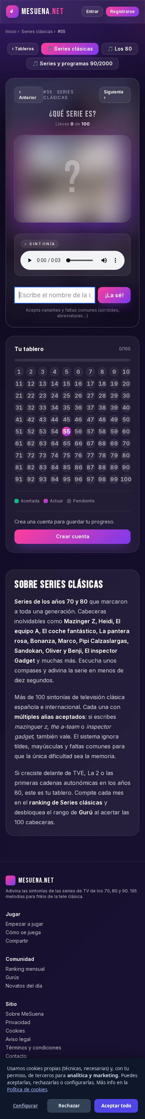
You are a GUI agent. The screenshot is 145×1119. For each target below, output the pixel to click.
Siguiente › (114, 94)
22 (30, 395)
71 (19, 455)
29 (114, 395)
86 (78, 467)
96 (78, 479)
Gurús (12, 977)
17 (90, 383)
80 (126, 455)
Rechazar (69, 1105)
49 (114, 419)
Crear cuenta (72, 536)
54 (54, 431)
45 (66, 419)
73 (42, 455)
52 (30, 431)
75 (66, 455)
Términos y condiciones (33, 1047)
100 (126, 479)
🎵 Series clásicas (70, 49)
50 (126, 419)
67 (90, 443)
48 (102, 419)
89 (114, 467)
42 (30, 419)
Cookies (15, 1031)
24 (54, 395)
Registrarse (122, 11)
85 (66, 467)
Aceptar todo (116, 1105)
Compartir (17, 941)
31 (19, 407)
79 (114, 455)
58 (102, 431)
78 (102, 455)
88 (102, 467)
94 (54, 479)
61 (19, 443)
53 (42, 431)
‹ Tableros (23, 48)
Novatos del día (24, 986)
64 (54, 443)
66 (78, 443)
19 (114, 383)
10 (126, 371)
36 (78, 407)
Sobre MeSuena (25, 1014)
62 (30, 443)
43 (42, 419)
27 (90, 395)
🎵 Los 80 (119, 49)
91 (19, 479)
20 (126, 383)
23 (42, 395)
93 (42, 479)
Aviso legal (18, 1039)
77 (90, 455)
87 (90, 467)
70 (126, 443)
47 (90, 419)
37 (90, 407)
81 (19, 467)
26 (78, 395)
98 (102, 479)
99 (114, 479)
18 (102, 383)
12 (30, 383)
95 (66, 479)
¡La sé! (114, 295)
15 (66, 383)
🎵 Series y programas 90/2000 (72, 63)
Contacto (16, 1056)
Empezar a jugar (24, 924)
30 (126, 395)
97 (90, 479)
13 (42, 383)
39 (114, 407)
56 (78, 431)
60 (126, 431)
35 (66, 407)
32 (30, 407)
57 (90, 431)
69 (114, 443)
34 (54, 407)
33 (42, 407)
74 (54, 455)
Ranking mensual (25, 969)
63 (42, 443)
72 (30, 455)
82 (30, 467)
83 (42, 467)
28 (102, 395)
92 (30, 479)
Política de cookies (27, 1089)
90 (126, 467)
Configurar (25, 1105)
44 (54, 419)
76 (78, 455)
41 (19, 419)
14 (54, 383)
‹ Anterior (27, 94)
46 (78, 419)
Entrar (92, 11)
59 (114, 431)
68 (102, 443)
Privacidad (18, 1022)
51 (19, 431)
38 (102, 407)
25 (66, 395)
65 (66, 443)
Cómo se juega (23, 932)
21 (19, 395)
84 (54, 467)
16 (78, 383)
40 (126, 407)
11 (19, 383)
